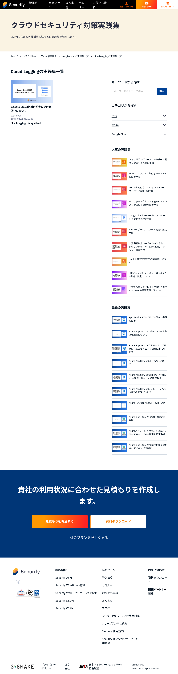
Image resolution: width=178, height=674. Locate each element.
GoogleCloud (119, 134)
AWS (114, 115)
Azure (115, 125)
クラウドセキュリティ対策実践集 (39, 56)
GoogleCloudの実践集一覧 (75, 56)
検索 (162, 91)
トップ (14, 56)
